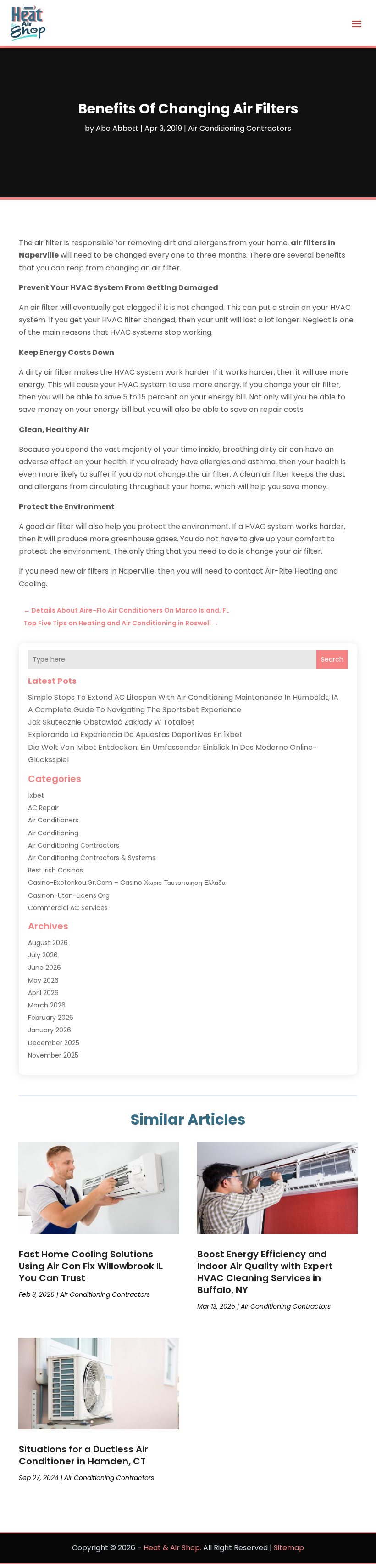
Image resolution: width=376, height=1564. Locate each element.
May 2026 (43, 980)
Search (332, 659)
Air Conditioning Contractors (239, 128)
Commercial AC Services (68, 907)
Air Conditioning (53, 833)
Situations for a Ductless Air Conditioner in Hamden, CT (83, 1455)
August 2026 (48, 942)
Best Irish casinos (55, 870)
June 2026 (44, 967)
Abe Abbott (117, 128)
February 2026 (50, 1017)
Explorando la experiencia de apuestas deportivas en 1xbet (135, 734)
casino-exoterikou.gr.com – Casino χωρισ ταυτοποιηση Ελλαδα (127, 882)
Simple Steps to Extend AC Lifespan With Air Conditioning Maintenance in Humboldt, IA (183, 697)
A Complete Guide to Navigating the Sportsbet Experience (134, 709)
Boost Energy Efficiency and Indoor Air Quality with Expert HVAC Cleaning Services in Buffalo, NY (265, 1272)
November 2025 (53, 1055)
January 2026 (49, 1030)
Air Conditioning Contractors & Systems (91, 857)
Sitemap (289, 1547)
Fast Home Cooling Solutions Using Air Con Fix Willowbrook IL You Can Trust (91, 1266)
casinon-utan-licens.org (69, 895)
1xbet (36, 795)
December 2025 (53, 1042)
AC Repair (43, 807)
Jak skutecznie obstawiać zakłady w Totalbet (111, 722)
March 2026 (47, 1005)
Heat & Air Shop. (172, 1547)
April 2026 (43, 992)
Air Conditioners (53, 820)
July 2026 (43, 955)
